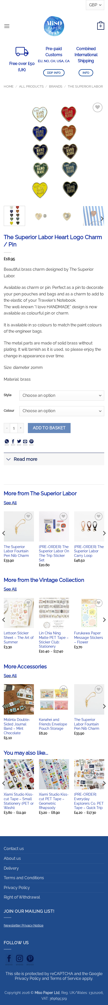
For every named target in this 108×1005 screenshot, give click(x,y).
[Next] (95, 152)
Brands (55, 86)
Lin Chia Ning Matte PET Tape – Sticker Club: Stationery (54, 639)
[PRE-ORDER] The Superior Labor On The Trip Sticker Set (54, 553)
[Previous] (12, 152)
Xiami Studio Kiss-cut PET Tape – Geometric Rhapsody (54, 801)
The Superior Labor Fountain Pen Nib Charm (16, 551)
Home (9, 86)
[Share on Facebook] (13, 441)
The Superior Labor (85, 86)
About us (12, 858)
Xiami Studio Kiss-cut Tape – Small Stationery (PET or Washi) (19, 801)
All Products (31, 86)
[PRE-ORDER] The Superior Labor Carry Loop (89, 551)
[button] (7, 26)
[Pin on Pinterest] (31, 441)
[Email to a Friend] (25, 441)
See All (10, 502)
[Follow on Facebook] (9, 959)
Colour (9, 410)
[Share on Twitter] (19, 441)
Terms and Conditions (24, 877)
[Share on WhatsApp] (7, 441)
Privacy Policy (17, 887)
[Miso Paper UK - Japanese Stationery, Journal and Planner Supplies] (54, 26)
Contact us (14, 848)
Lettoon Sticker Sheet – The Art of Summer (19, 637)
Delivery (11, 868)
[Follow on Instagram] (19, 959)
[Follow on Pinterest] (30, 959)
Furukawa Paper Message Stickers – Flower (88, 637)
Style (8, 395)
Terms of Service (65, 978)
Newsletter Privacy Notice (23, 925)
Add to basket (49, 428)
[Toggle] (9, 459)
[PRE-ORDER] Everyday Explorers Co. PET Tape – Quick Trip (89, 801)
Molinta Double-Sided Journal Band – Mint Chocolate (17, 726)
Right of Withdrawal (22, 897)
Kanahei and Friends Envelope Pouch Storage (53, 724)
